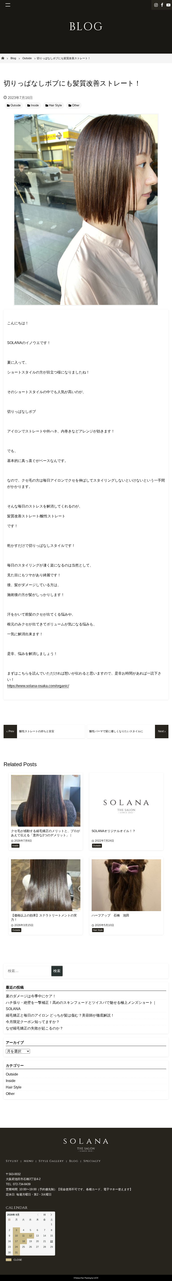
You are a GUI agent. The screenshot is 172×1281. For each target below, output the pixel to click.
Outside (12, 1074)
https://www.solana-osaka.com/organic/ (38, 686)
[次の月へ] (51, 1215)
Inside (10, 1081)
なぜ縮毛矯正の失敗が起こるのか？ (34, 1028)
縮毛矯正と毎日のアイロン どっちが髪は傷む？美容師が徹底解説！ (60, 1015)
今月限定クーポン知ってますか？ (33, 1022)
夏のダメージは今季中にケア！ (31, 996)
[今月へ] (44, 1215)
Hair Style (14, 1087)
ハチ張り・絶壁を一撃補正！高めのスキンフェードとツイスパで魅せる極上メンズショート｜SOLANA (81, 1006)
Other (10, 1094)
